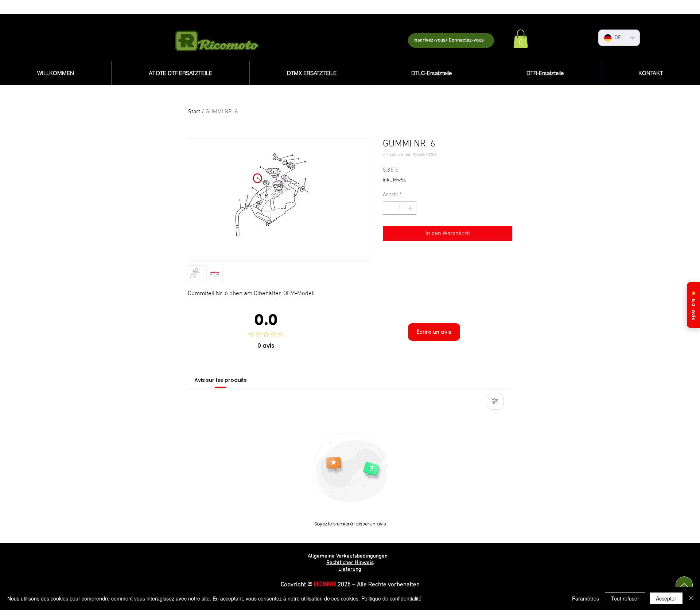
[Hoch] (684, 585)
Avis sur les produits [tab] (220, 380)
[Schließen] (691, 598)
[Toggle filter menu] (495, 401)
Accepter (666, 598)
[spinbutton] (399, 208)
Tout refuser (625, 598)
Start (194, 112)
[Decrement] (388, 208)
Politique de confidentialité (391, 598)
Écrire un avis (434, 332)
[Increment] (410, 208)
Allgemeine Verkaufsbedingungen (348, 556)
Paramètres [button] (585, 598)
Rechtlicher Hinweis (350, 562)
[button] (520, 39)
